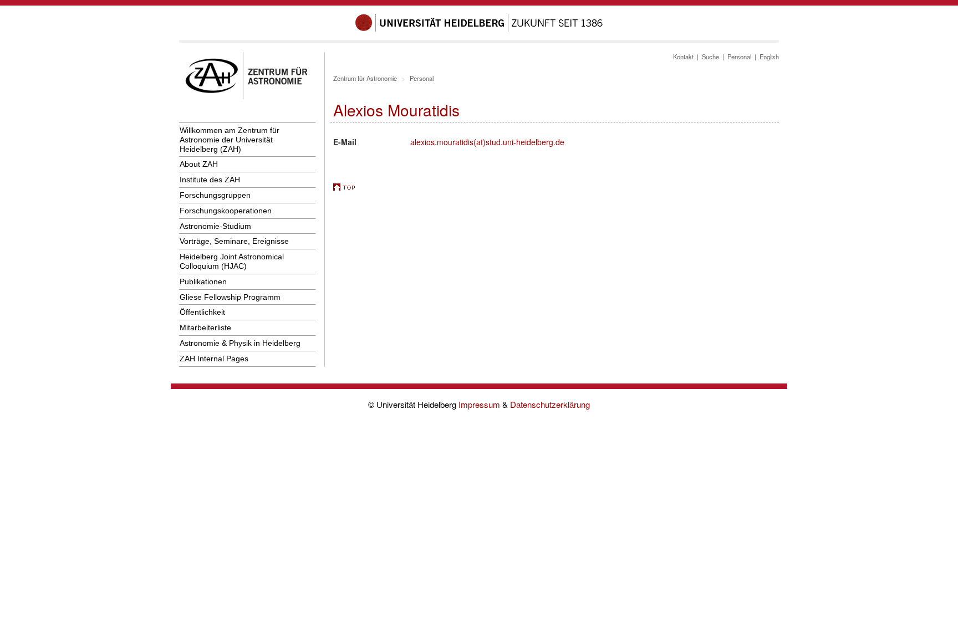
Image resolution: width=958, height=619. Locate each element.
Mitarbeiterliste (205, 327)
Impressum (480, 404)
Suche (710, 56)
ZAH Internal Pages (214, 358)
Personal (739, 56)
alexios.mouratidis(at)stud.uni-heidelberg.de (487, 141)
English (769, 56)
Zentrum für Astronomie (365, 78)
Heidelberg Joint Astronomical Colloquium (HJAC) (232, 261)
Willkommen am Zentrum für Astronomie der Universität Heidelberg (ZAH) (229, 140)
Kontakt (683, 56)
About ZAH (199, 164)
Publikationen (203, 281)
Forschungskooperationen (226, 210)
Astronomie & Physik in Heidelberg (240, 343)
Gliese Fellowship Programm (230, 297)
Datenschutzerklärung (550, 404)
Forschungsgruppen (215, 195)
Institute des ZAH (210, 179)
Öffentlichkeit (202, 312)
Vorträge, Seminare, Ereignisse (234, 241)
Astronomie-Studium (215, 226)
